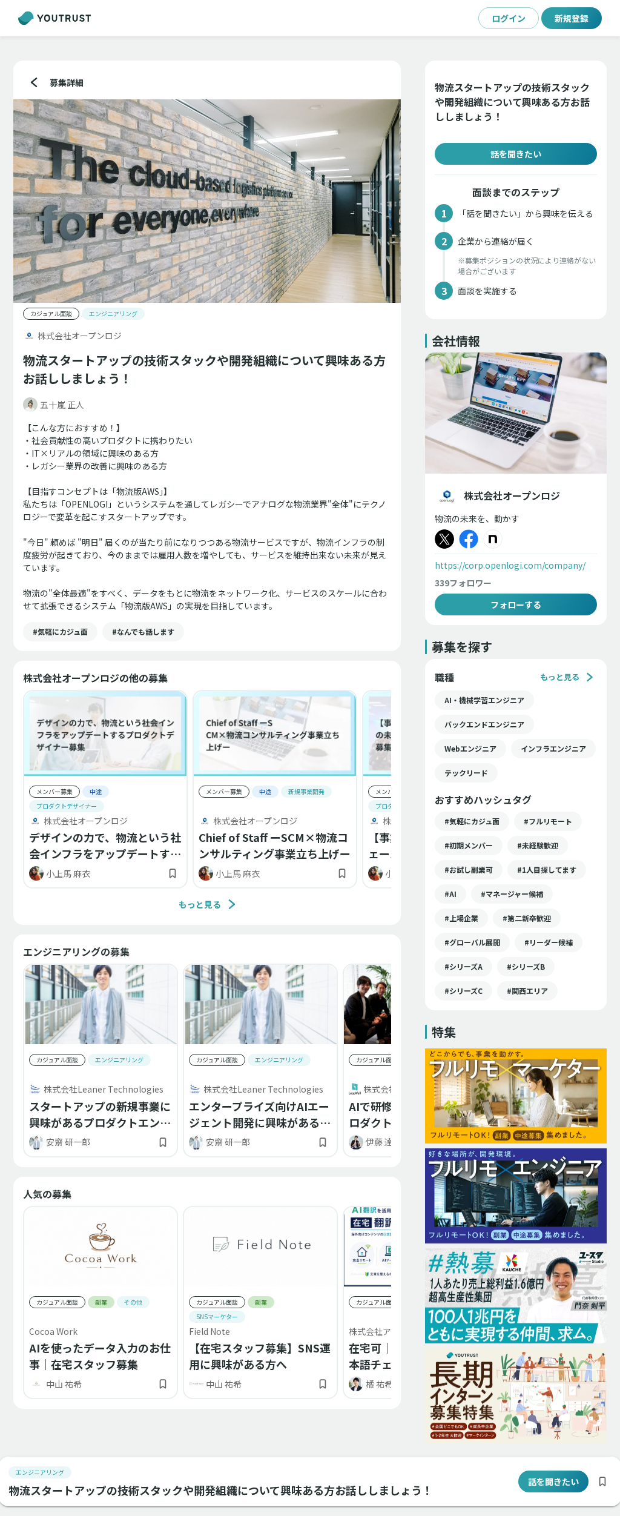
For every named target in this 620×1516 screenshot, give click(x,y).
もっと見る (200, 904)
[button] (60, 631)
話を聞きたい (515, 154)
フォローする (515, 604)
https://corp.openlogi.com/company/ (510, 565)
